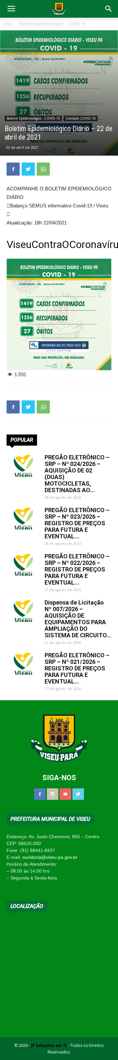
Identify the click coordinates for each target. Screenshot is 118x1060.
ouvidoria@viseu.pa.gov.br (49, 857)
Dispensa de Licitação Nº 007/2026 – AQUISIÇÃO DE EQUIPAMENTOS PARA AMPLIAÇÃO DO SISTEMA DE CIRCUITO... (78, 619)
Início (8, 24)
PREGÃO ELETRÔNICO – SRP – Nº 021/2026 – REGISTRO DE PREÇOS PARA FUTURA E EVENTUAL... (77, 668)
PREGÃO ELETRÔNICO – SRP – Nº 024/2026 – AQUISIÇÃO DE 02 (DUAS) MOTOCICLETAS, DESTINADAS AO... (77, 473)
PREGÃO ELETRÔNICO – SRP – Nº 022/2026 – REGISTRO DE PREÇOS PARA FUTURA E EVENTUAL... (77, 569)
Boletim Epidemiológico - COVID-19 (52, 24)
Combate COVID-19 (81, 118)
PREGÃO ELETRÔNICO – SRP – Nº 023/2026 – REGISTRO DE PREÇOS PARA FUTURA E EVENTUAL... (77, 523)
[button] (109, 9)
